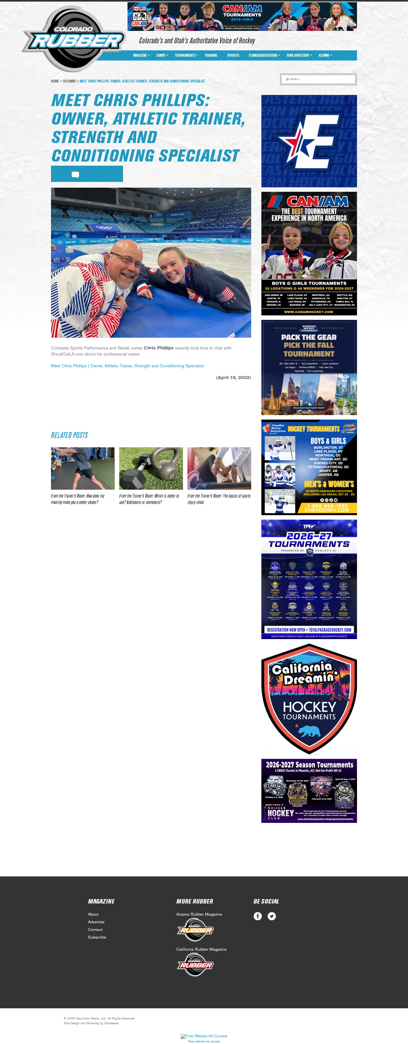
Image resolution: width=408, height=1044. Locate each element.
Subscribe (97, 937)
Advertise (96, 922)
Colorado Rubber (73, 39)
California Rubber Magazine (201, 949)
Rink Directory (298, 55)
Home (55, 81)
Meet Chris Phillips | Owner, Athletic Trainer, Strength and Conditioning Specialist (127, 366)
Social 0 (257, 916)
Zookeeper (111, 1023)
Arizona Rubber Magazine (199, 914)
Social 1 (271, 916)
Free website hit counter (204, 1041)
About (93, 914)
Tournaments (185, 55)
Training (211, 55)
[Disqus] (151, 605)
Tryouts (233, 55)
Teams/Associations (263, 55)
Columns (69, 81)
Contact (95, 930)
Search (294, 79)
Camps (161, 55)
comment (75, 174)
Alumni (324, 55)
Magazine (140, 55)
